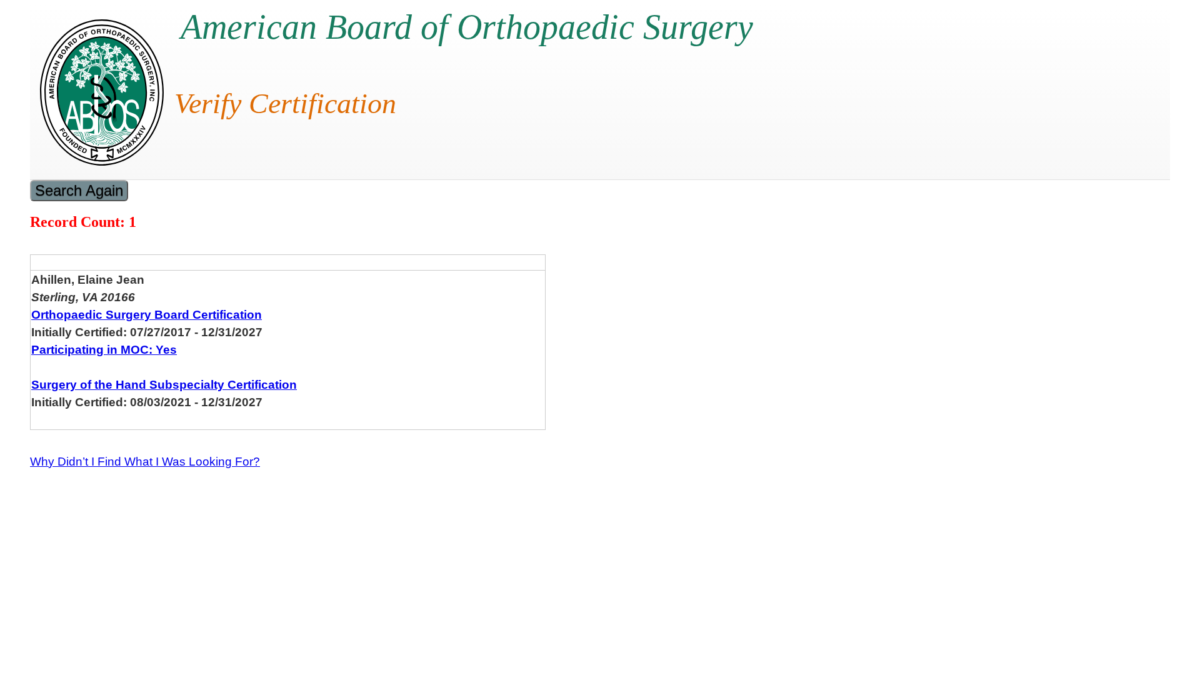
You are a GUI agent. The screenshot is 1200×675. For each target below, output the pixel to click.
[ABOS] (102, 162)
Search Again (79, 190)
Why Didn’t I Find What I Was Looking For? (145, 461)
